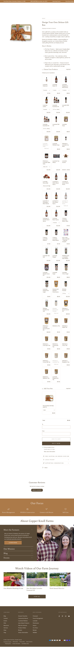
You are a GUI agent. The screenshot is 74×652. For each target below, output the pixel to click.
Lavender (35, 620)
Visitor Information (23, 632)
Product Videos (22, 627)
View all (37, 596)
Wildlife (35, 632)
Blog (5, 616)
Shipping (44, 28)
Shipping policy (8, 643)
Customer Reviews (23, 620)
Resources (6, 625)
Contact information (16, 643)
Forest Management (38, 618)
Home (43, 18)
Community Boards (23, 618)
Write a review (37, 490)
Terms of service (29, 641)
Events (5, 620)
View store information (49, 451)
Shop (5, 630)
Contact (6, 618)
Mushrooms (36, 623)
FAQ (5, 623)
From (43, 431)
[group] (56, 227)
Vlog (5, 632)
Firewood (35, 616)
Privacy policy (22, 641)
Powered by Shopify (7, 641)
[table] (56, 420)
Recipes (20, 630)
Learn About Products (23, 623)
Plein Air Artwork (22, 625)
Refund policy (15, 641)
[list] (37, 511)
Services (6, 627)
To (42, 424)
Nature (34, 625)
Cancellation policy (25, 643)
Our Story (35, 627)
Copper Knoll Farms (11, 639)
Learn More (13, 542)
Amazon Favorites (22, 616)
